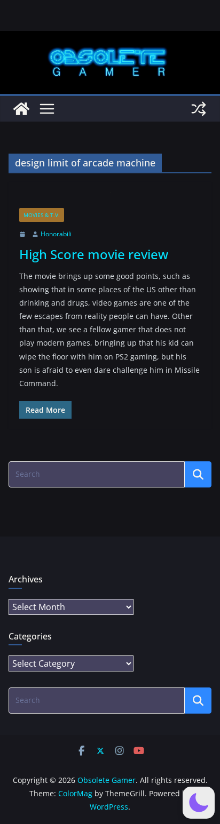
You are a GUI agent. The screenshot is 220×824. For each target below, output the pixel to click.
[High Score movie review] (110, 200)
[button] (199, 803)
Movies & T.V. (41, 215)
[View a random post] (198, 109)
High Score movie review (93, 254)
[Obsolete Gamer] (21, 109)
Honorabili (56, 233)
